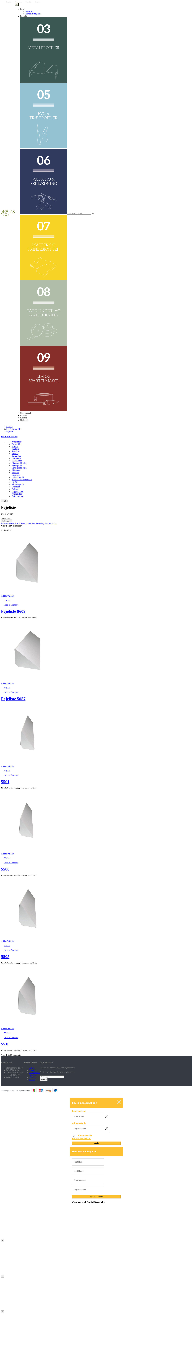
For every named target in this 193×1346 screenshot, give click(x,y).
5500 (5, 869)
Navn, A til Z (15, 523)
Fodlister (15, 472)
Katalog (32, 1077)
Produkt (32, 1070)
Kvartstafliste (17, 494)
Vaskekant (16, 475)
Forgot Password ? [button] (81, 1138)
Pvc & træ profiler (9, 436)
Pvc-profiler (16, 442)
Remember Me (85, 1135)
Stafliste (15, 446)
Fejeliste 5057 (13, 698)
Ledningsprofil (18, 477)
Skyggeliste (16, 456)
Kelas (31, 1068)
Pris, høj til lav (50, 523)
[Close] (119, 1102)
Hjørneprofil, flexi (19, 468)
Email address (79, 1111)
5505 (5, 956)
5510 (5, 1044)
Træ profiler (16, 444)
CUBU (15, 482)
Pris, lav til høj (38, 523)
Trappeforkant (17, 491)
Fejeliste (15, 453)
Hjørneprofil (17, 465)
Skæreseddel (34, 1072)
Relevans (6, 521)
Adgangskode (79, 1123)
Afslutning (16, 470)
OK (4, 501)
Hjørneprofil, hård (19, 463)
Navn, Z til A (26, 523)
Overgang (16, 487)
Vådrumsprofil (18, 484)
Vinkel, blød (17, 461)
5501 (5, 781)
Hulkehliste (16, 458)
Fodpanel (15, 489)
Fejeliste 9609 (13, 611)
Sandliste (15, 449)
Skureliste (16, 451)
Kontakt (32, 1075)
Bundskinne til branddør (22, 480)
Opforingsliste (17, 496)
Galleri (32, 1080)
